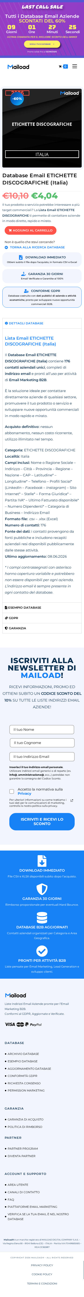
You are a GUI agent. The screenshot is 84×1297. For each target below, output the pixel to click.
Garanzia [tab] (17, 628)
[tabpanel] (42, 465)
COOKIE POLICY (42, 1274)
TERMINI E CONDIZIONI (42, 1283)
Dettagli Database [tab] (25, 323)
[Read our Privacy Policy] (72, 800)
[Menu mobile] (73, 66)
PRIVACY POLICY (42, 1265)
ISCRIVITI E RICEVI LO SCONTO (42, 821)
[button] (30, 230)
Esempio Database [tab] (24, 607)
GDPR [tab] (13, 618)
